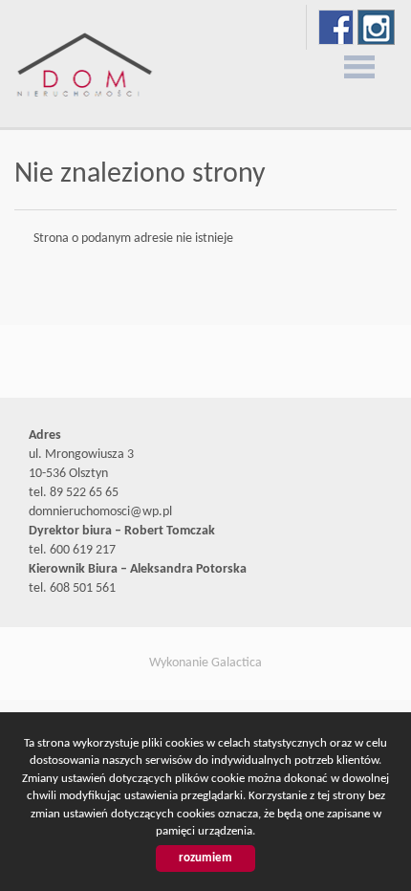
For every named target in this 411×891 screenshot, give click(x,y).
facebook (336, 27)
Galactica (236, 663)
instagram (376, 27)
